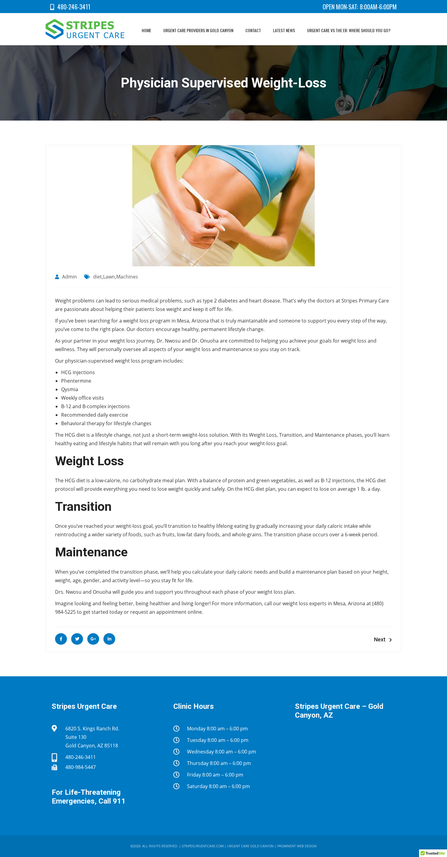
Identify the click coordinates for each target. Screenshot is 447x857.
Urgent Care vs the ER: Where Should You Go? (348, 30)
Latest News (284, 30)
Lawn (109, 276)
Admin (69, 276)
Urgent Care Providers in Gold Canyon (198, 30)
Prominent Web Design (297, 846)
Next (380, 639)
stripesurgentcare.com (203, 846)
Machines (127, 276)
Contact (253, 30)
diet (97, 276)
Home (146, 30)
